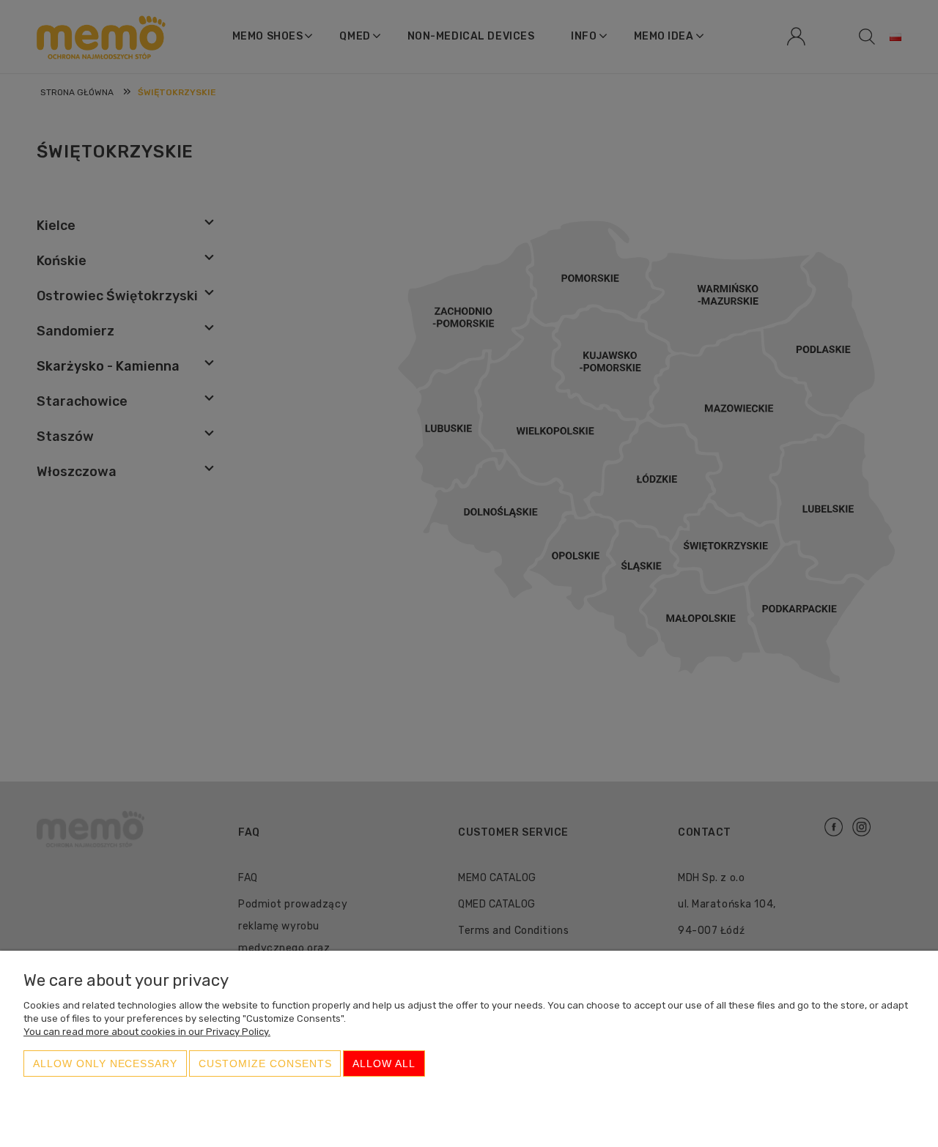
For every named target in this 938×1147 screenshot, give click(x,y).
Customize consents (265, 1063)
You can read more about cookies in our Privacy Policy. (146, 1031)
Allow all (384, 1063)
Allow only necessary (105, 1063)
